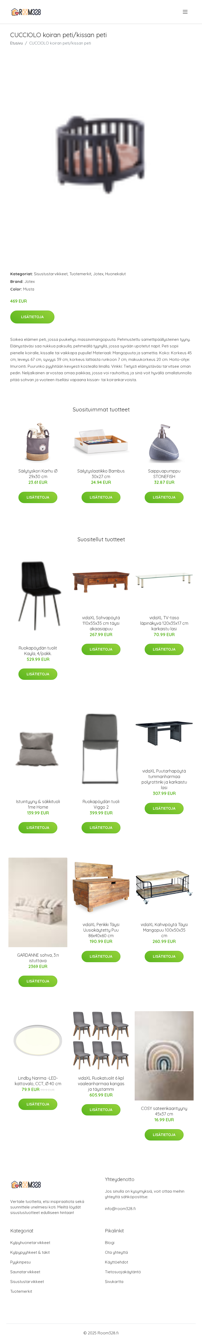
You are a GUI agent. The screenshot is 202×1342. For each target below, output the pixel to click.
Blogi (109, 1242)
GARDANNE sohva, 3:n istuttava (38, 957)
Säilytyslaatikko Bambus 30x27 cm (101, 473)
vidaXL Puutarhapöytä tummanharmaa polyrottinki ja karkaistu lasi (164, 779)
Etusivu (16, 43)
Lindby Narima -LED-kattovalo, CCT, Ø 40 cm (38, 1080)
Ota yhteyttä (116, 1252)
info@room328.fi (120, 1208)
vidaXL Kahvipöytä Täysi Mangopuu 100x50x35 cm (164, 930)
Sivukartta (114, 1281)
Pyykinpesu (20, 1262)
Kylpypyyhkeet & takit (30, 1252)
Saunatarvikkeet (25, 1271)
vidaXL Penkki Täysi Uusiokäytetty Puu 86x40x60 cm (101, 930)
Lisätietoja (32, 316)
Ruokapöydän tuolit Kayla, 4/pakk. (38, 650)
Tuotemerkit (80, 273)
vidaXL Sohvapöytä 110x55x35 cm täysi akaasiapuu (101, 623)
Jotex (98, 273)
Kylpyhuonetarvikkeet (30, 1242)
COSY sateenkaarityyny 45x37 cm (164, 1111)
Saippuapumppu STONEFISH (164, 473)
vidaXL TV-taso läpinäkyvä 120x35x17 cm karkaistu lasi (164, 623)
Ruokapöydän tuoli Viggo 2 (101, 804)
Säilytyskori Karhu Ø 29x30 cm (37, 473)
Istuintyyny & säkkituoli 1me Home (38, 804)
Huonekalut (115, 273)
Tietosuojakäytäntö (123, 1271)
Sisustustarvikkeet (51, 273)
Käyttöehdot (116, 1262)
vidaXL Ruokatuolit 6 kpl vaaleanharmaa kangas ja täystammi (101, 1083)
